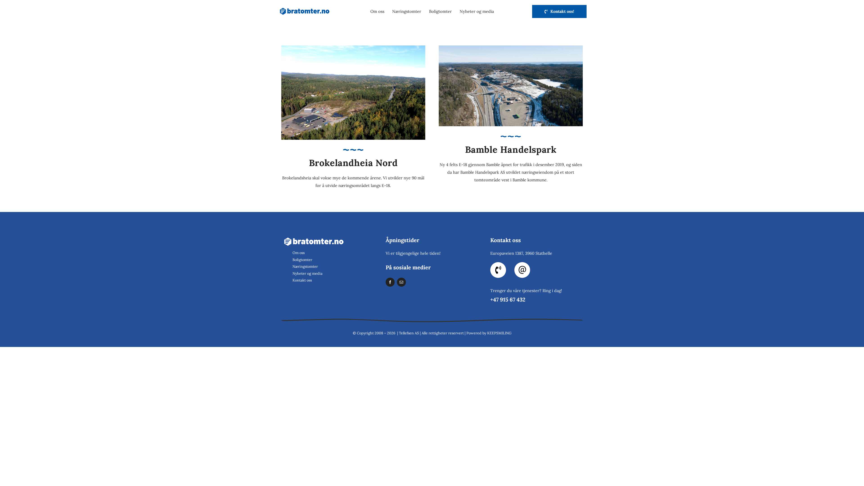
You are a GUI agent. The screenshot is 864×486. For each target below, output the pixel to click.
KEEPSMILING (499, 333)
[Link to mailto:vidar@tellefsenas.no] (522, 270)
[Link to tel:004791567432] (498, 270)
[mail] (401, 282)
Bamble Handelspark (511, 149)
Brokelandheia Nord (353, 163)
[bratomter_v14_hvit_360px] (313, 236)
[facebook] (390, 282)
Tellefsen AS (409, 333)
